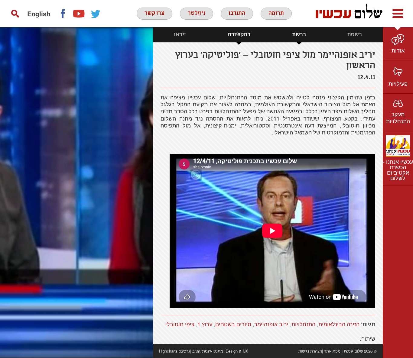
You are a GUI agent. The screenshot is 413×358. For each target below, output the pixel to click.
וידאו (180, 34)
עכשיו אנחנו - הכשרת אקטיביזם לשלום (398, 169)
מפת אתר (332, 351)
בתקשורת (239, 34)
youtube (79, 13)
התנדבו (237, 13)
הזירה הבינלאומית (338, 324)
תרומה (276, 13)
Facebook (63, 13)
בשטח (354, 34)
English (38, 13)
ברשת (299, 34)
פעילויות (398, 83)
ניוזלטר (196, 13)
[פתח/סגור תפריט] (398, 14)
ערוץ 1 (204, 324)
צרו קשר (154, 13)
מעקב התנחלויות (398, 117)
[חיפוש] (15, 13)
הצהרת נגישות (310, 351)
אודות (398, 50)
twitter (96, 13)
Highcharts (168, 351)
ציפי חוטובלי (179, 324)
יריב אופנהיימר (271, 324)
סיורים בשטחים (233, 324)
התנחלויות (303, 324)
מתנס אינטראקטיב (207, 351)
